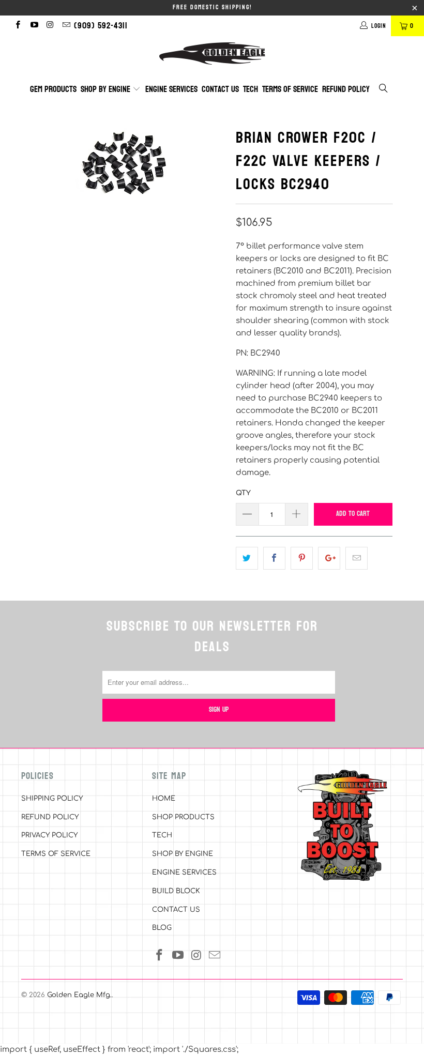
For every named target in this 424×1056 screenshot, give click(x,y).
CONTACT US (176, 909)
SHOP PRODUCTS (183, 817)
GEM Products (53, 89)
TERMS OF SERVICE (55, 854)
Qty (243, 493)
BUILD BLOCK (176, 891)
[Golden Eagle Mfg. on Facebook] (17, 25)
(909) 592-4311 (101, 26)
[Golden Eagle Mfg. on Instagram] (50, 25)
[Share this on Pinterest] (302, 558)
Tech (250, 89)
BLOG (162, 927)
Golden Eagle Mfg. (79, 995)
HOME (163, 798)
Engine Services (171, 89)
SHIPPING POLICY (52, 798)
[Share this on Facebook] (274, 558)
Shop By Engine (106, 89)
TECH (162, 835)
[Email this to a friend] (356, 558)
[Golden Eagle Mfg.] (212, 53)
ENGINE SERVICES (184, 872)
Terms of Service (290, 89)
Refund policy (346, 89)
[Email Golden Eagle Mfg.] (66, 25)
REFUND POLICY (50, 817)
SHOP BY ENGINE (182, 854)
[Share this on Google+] (329, 558)
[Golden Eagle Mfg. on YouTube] (33, 25)
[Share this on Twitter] (247, 558)
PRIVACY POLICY (49, 835)
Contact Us (220, 89)
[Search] (384, 89)
